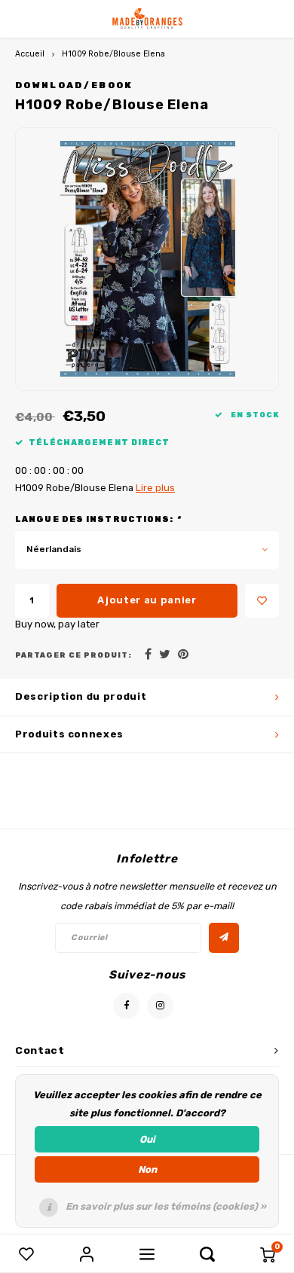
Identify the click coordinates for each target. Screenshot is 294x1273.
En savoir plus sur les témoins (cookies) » (166, 1206)
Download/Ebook (74, 85)
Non (147, 1169)
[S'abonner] (224, 938)
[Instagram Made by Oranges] (160, 1006)
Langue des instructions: (98, 519)
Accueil (29, 54)
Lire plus (155, 487)
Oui (147, 1139)
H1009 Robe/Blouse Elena (113, 54)
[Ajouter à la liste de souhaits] (262, 601)
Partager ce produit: (73, 655)
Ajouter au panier (146, 600)
